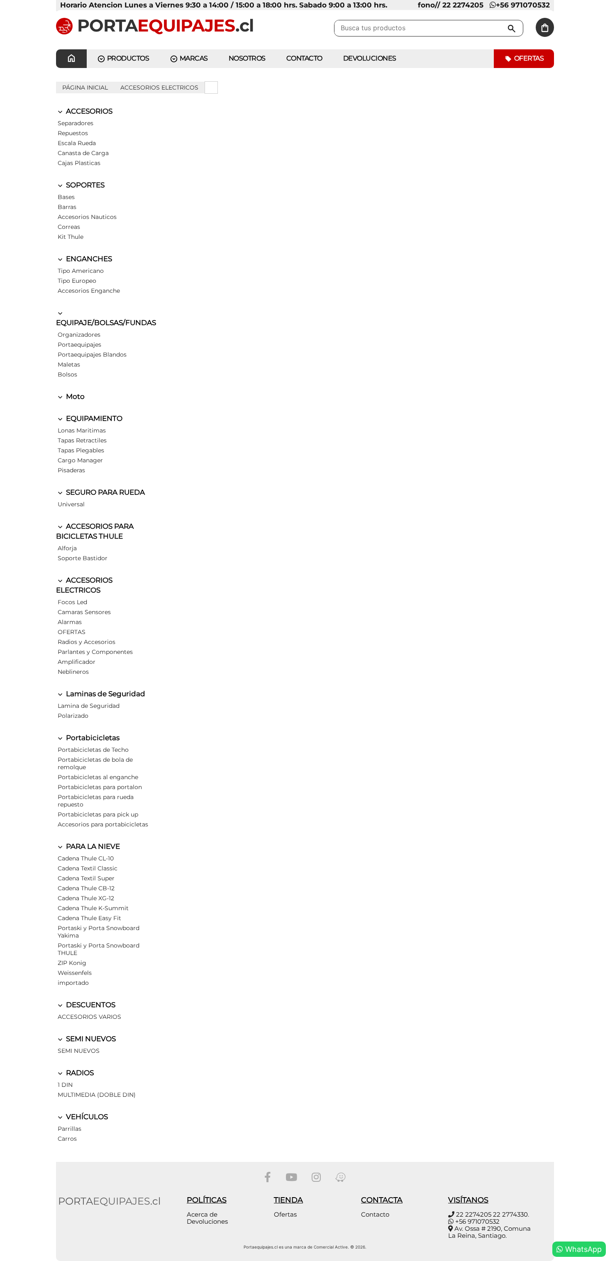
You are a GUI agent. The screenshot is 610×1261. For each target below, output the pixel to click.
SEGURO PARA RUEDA (104, 492)
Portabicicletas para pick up (98, 814)
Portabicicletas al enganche (98, 777)
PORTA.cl (163, 25)
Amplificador (76, 662)
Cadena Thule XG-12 (86, 898)
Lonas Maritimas (82, 430)
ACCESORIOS (88, 111)
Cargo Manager (80, 460)
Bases (66, 197)
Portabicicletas (92, 738)
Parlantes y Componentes (95, 652)
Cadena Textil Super (86, 878)
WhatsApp (582, 1249)
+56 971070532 (523, 5)
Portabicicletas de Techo (93, 749)
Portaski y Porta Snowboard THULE (98, 949)
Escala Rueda (77, 143)
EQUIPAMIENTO (93, 418)
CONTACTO (304, 58)
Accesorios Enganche (89, 290)
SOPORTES (84, 185)
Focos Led (72, 602)
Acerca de (202, 1214)
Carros (67, 1138)
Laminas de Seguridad (104, 694)
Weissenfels (75, 973)
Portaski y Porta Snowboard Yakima (98, 931)
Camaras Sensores (84, 612)
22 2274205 (473, 1214)
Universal (71, 504)
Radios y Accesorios (86, 642)
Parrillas (69, 1128)
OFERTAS (71, 632)
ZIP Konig (72, 963)
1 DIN (65, 1084)
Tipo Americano (81, 271)
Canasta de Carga (83, 153)
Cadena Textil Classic (87, 868)
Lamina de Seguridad (89, 705)
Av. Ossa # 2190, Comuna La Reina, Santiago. (489, 1232)
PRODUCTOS (127, 58)
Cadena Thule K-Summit (93, 908)
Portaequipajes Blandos (92, 354)
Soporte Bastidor (82, 558)
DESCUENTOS (89, 1005)
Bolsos (67, 374)
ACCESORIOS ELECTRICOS (159, 87)
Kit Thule (70, 237)
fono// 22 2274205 (450, 5)
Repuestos (73, 133)
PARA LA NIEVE (92, 846)
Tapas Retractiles (82, 440)
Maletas (69, 364)
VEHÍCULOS (86, 1117)
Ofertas (528, 58)
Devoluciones (369, 58)
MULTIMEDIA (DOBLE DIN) (97, 1094)
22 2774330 (510, 1214)
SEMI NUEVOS (90, 1039)
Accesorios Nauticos (87, 217)
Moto (74, 396)
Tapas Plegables (81, 450)
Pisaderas (71, 470)
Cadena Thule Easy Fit (89, 918)
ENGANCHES (88, 259)
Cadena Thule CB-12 (86, 888)
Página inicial (85, 87)
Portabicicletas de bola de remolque (95, 763)
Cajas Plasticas (79, 163)
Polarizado (73, 715)
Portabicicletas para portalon (100, 787)
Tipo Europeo (77, 280)
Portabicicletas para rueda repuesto (96, 800)
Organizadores (79, 334)
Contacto (375, 1214)
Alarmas (70, 622)
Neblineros (73, 671)
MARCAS (193, 58)
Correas (69, 227)
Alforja (67, 548)
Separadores (75, 123)
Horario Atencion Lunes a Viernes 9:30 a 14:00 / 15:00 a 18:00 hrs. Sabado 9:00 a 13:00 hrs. (223, 5)
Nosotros (247, 58)
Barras (67, 207)
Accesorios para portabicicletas (103, 824)
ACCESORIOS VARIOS (89, 1016)
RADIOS (79, 1073)
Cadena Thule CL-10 (86, 858)
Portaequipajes (79, 344)
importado (73, 982)
